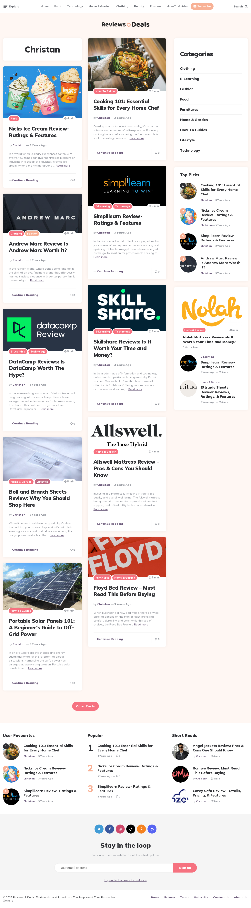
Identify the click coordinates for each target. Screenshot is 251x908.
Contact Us (221, 897)
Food (57, 6)
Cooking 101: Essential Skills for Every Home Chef (126, 104)
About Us (240, 897)
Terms (184, 897)
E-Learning (102, 206)
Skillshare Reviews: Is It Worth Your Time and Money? (122, 348)
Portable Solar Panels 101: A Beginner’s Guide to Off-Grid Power (42, 627)
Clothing (122, 6)
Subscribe (204, 6)
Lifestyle (42, 481)
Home (44, 6)
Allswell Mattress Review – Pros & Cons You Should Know (126, 468)
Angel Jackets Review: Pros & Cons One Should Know (218, 747)
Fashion (155, 6)
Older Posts (85, 706)
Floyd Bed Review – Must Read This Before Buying (124, 591)
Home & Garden (99, 6)
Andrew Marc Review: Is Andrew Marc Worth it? (38, 247)
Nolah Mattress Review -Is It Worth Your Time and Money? (209, 339)
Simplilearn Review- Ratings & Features (118, 219)
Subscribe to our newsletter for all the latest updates (125, 855)
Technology (75, 6)
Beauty (139, 6)
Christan (103, 117)
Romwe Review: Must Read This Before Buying (216, 770)
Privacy (169, 897)
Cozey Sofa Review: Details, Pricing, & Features (217, 792)
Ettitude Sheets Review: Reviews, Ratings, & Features (218, 392)
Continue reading (110, 152)
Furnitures (102, 577)
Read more (137, 138)
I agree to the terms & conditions (126, 880)
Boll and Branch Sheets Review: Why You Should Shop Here (39, 498)
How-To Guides (177, 6)
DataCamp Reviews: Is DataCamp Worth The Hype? (37, 368)
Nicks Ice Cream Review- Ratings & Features (39, 132)
